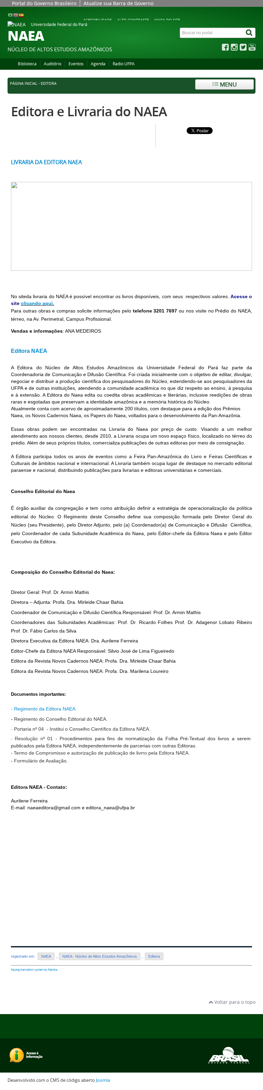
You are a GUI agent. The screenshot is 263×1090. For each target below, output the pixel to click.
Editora (154, 956)
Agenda (98, 64)
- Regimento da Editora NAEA (44, 709)
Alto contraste (133, 20)
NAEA (46, 956)
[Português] (10, 15)
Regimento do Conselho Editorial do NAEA (60, 719)
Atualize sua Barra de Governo (118, 3)
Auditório (52, 64)
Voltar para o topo (234, 1002)
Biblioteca (27, 64)
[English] (15, 15)
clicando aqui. (37, 303)
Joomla (103, 1080)
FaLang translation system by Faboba (34, 969)
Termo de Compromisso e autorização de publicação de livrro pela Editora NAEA (101, 753)
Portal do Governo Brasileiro (44, 3)
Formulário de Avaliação (40, 760)
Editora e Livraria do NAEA (89, 111)
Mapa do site (167, 20)
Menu (227, 84)
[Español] (21, 15)
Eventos (76, 64)
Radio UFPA (124, 64)
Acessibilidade (97, 20)
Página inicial (23, 83)
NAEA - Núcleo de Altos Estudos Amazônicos (99, 956)
